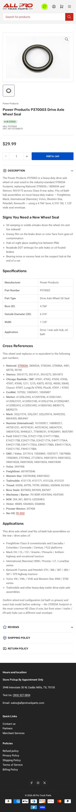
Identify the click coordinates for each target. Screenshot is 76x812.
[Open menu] (69, 6)
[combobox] (38, 17)
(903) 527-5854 (21, 695)
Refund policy (11, 751)
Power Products (11, 103)
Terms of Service (13, 764)
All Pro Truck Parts (42, 795)
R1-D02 (20, 513)
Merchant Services (14, 733)
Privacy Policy (11, 755)
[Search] (69, 17)
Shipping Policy (12, 760)
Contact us (9, 723)
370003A (23, 365)
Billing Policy (10, 769)
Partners (8, 728)
